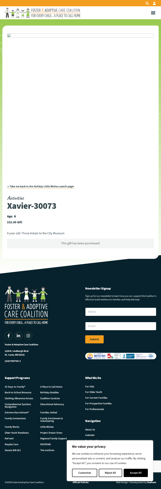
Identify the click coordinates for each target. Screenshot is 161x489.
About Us (90, 429)
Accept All (136, 473)
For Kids (89, 386)
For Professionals (94, 409)
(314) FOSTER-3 (13, 361)
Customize (84, 473)
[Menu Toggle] (153, 13)
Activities (15, 198)
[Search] (147, 3)
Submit (94, 339)
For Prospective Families (98, 403)
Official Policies (81, 482)
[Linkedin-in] (18, 336)
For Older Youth (93, 392)
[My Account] (154, 3)
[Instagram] (28, 336)
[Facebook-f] (9, 336)
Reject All (110, 473)
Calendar (90, 435)
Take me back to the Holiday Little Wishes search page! (40, 186)
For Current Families (96, 398)
